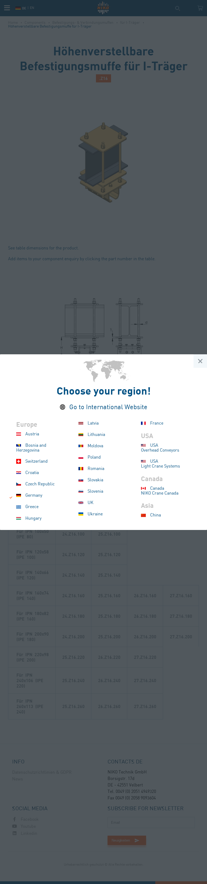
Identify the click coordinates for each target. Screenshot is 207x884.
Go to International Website (108, 407)
